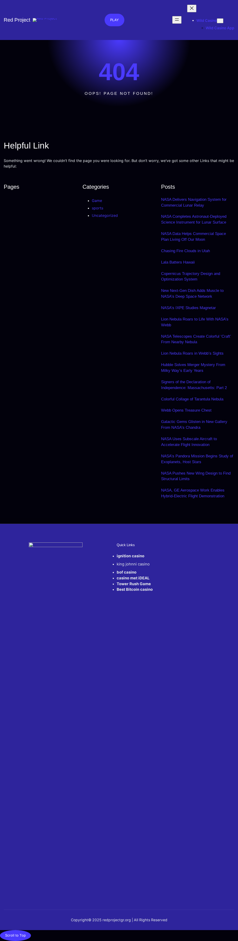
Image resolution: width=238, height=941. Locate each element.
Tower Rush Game (134, 583)
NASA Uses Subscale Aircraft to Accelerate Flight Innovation (189, 442)
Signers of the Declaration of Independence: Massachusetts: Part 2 (194, 385)
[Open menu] (177, 20)
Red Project (17, 20)
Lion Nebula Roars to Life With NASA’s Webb (194, 322)
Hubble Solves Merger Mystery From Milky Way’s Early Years (193, 368)
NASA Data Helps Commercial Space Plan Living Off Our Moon (193, 236)
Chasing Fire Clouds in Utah (185, 251)
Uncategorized (105, 215)
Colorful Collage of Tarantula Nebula (192, 399)
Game (97, 200)
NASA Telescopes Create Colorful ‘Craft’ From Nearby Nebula (196, 339)
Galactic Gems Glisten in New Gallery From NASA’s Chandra (194, 424)
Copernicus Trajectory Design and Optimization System (190, 276)
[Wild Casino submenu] (220, 20)
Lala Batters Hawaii (178, 262)
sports (97, 208)
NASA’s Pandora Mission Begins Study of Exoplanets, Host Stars (197, 459)
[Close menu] (191, 8)
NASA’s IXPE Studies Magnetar (188, 308)
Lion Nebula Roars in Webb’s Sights (192, 353)
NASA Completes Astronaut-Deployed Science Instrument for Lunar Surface (193, 219)
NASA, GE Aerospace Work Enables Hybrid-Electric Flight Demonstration (193, 493)
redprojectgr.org (116, 920)
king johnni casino (133, 564)
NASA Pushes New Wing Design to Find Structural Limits (196, 476)
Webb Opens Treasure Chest (186, 410)
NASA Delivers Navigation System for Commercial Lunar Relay (194, 202)
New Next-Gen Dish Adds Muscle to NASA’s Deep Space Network (192, 293)
